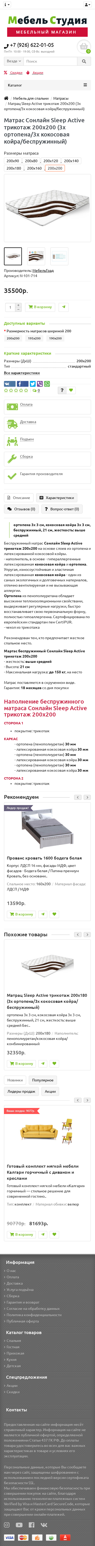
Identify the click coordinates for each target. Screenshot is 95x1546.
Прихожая (15, 1353)
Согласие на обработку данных (33, 1308)
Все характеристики (22, 373)
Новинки (15, 1080)
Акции (37, 73)
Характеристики (60, 498)
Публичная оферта (23, 1321)
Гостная (13, 1347)
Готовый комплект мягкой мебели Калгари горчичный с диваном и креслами (43, 1172)
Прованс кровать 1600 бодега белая (44, 858)
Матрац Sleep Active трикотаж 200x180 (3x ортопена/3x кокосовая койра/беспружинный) (47, 1001)
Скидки (16, 73)
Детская (14, 1366)
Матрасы (61, 98)
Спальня (14, 1341)
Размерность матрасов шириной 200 (39, 331)
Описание (21, 498)
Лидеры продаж (21, 1091)
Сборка (13, 1296)
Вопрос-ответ (64, 509)
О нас (11, 1271)
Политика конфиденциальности (34, 1315)
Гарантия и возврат (23, 1302)
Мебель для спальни (31, 98)
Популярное (43, 1080)
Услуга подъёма (20, 1290)
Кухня (12, 1359)
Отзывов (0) (24, 509)
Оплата (13, 1277)
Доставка (15, 1283)
